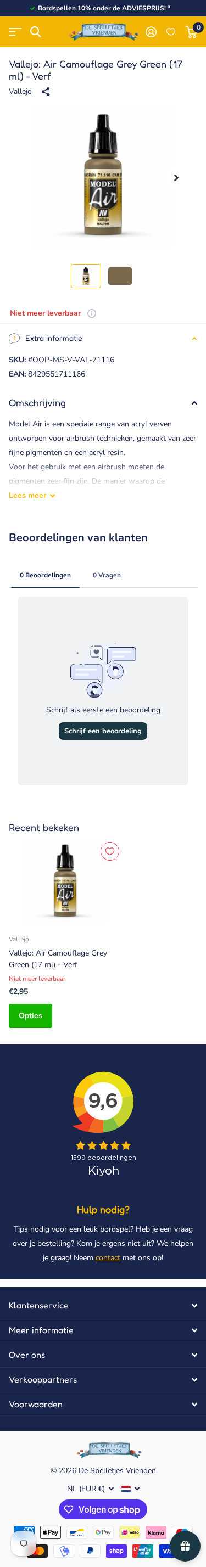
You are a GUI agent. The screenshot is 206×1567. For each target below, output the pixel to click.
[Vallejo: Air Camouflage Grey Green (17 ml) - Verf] (65, 882)
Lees (27, 495)
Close (103, 1306)
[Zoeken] (35, 32)
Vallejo (20, 91)
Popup (91, 313)
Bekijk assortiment (15, 32)
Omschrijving (37, 402)
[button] (176, 177)
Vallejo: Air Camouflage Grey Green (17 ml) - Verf (58, 959)
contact (108, 1258)
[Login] (151, 32)
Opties (30, 1015)
